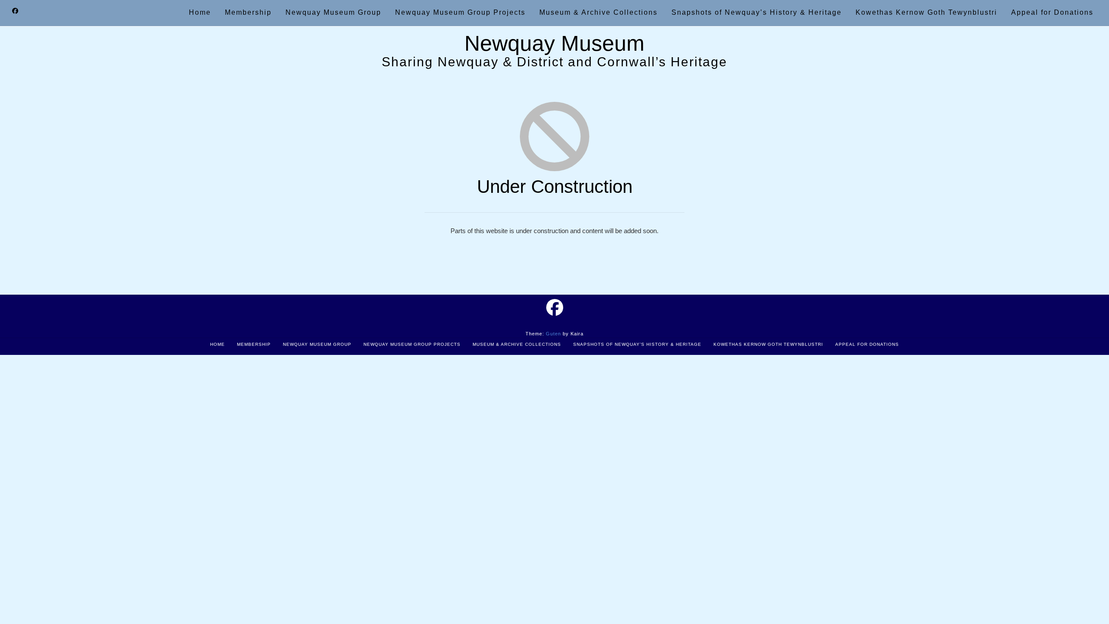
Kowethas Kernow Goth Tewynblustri (768, 344)
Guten (553, 333)
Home (217, 344)
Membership (254, 344)
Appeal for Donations (867, 344)
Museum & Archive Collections (517, 344)
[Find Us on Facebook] (15, 11)
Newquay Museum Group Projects (411, 344)
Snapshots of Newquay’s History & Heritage (637, 344)
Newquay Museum (554, 43)
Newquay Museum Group (317, 344)
